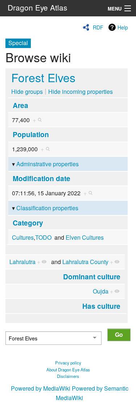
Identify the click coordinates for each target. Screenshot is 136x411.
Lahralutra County (85, 262)
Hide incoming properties (80, 91)
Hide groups (27, 91)
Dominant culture (91, 276)
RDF (98, 27)
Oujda (100, 291)
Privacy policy (68, 363)
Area (20, 105)
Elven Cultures (85, 237)
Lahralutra (22, 262)
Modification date (41, 178)
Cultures (23, 237)
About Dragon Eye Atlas (68, 369)
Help (123, 27)
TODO (43, 237)
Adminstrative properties (47, 164)
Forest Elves (43, 77)
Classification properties (47, 208)
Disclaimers (68, 376)
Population (31, 134)
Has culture (101, 306)
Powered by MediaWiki (40, 388)
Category (28, 223)
